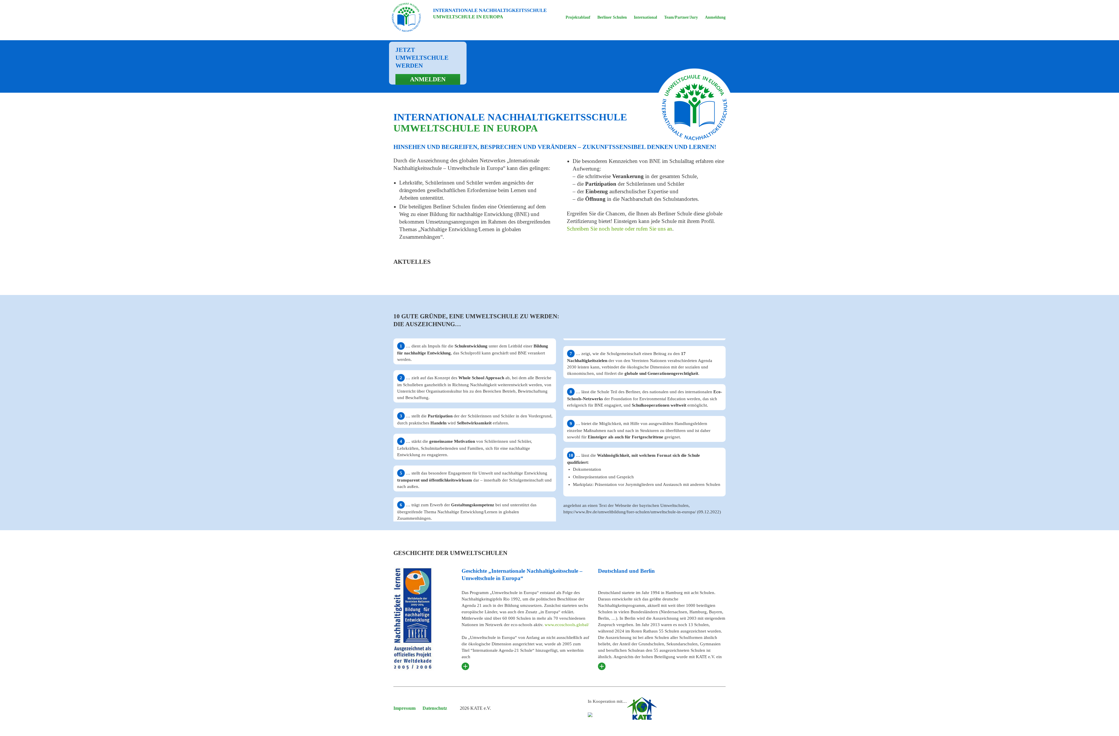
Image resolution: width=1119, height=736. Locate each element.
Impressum (404, 708)
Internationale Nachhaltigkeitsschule (490, 14)
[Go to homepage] (406, 17)
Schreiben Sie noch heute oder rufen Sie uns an (619, 229)
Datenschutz (435, 708)
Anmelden (428, 79)
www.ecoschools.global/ (567, 624)
